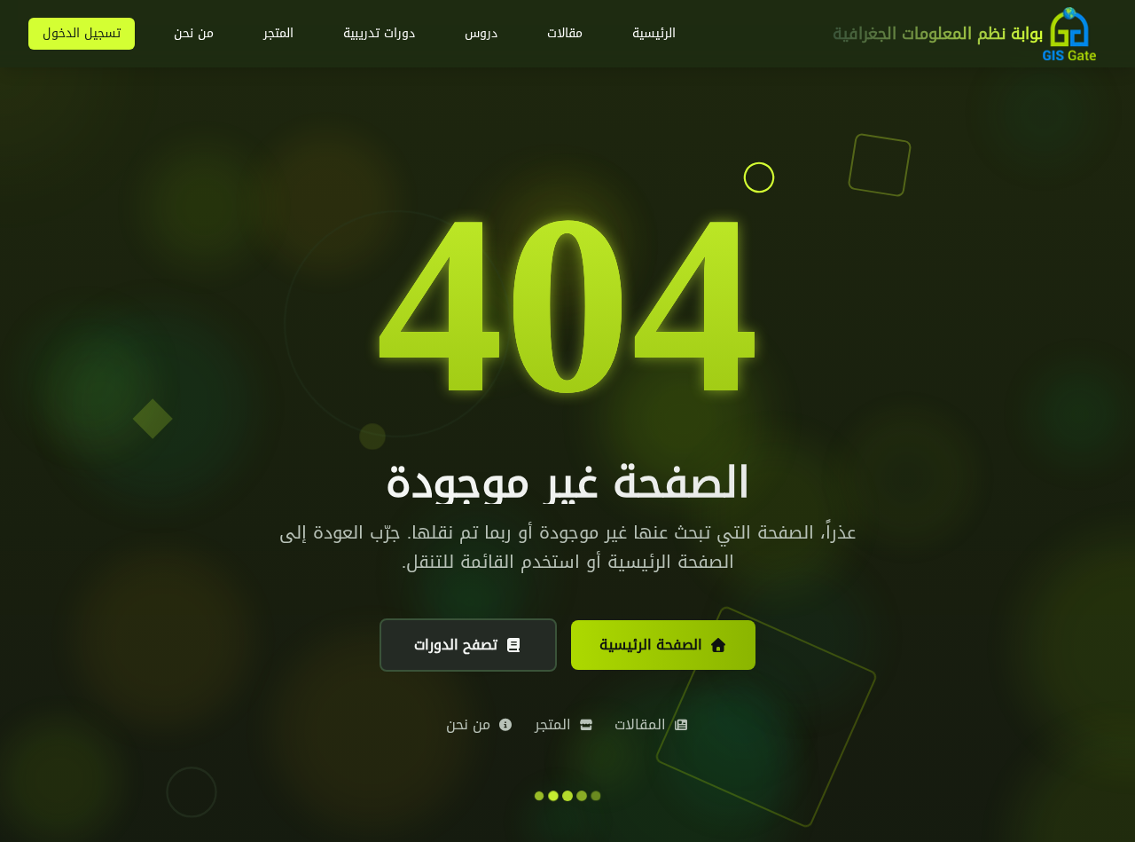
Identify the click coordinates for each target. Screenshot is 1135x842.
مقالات (565, 33)
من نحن (194, 33)
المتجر (278, 33)
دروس (481, 33)
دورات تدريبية (379, 33)
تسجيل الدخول (82, 33)
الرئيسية (654, 33)
